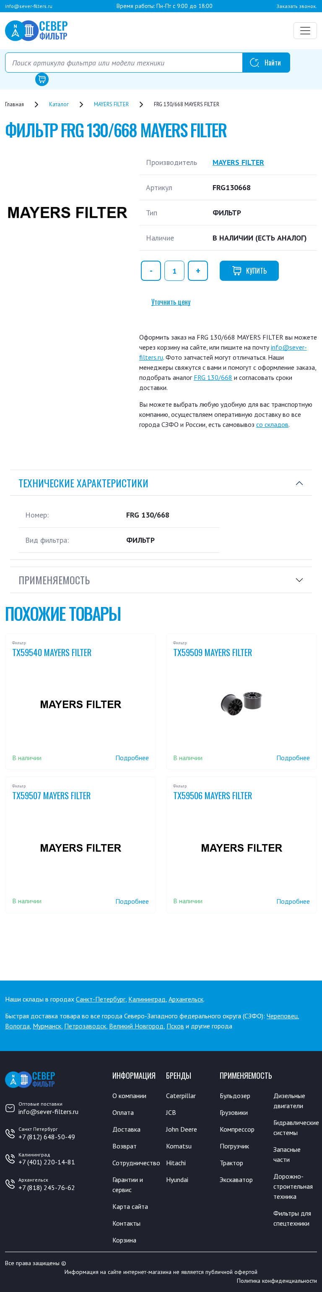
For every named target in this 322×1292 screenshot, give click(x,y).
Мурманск (47, 1026)
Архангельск (186, 999)
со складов (272, 424)
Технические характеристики (83, 482)
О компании (129, 1095)
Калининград (147, 999)
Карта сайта (130, 1206)
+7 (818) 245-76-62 (46, 1187)
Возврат (124, 1146)
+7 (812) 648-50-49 (46, 1136)
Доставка (126, 1129)
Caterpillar (181, 1095)
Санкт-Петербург (100, 999)
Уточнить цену (170, 302)
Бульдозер (235, 1095)
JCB (171, 1112)
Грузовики (234, 1112)
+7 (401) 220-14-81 (46, 1162)
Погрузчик (234, 1146)
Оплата (123, 1112)
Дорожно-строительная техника (293, 1186)
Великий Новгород (136, 1026)
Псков (175, 1026)
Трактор (231, 1163)
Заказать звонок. (296, 6)
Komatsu (179, 1146)
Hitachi (176, 1163)
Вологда (17, 1026)
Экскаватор (236, 1179)
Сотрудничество (136, 1163)
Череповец (282, 1016)
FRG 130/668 (213, 377)
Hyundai (177, 1179)
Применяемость (54, 579)
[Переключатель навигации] (305, 30)
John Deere (181, 1129)
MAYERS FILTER (238, 162)
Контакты (126, 1223)
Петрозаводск (85, 1026)
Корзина (124, 1240)
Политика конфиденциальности (277, 1280)
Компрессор (237, 1129)
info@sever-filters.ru (28, 6)
